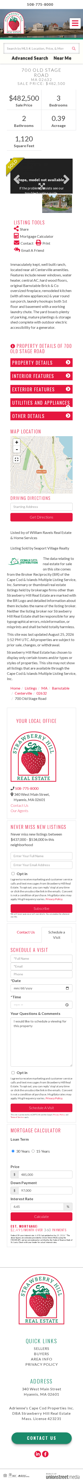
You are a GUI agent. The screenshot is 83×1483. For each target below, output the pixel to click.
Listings (31, 688)
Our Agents (19, 810)
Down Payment (24, 1182)
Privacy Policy (54, 899)
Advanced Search (30, 57)
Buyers (41, 1353)
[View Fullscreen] (16, 459)
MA (44, 688)
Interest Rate (22, 1199)
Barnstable (60, 688)
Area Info (41, 1359)
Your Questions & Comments (35, 1013)
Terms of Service (17, 1117)
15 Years (43, 1151)
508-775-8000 (40, 4)
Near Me (62, 57)
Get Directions (41, 517)
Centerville (23, 693)
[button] (74, 48)
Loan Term (20, 1139)
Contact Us (19, 805)
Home (15, 688)
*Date (16, 980)
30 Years (22, 1151)
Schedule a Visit (56, 934)
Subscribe (41, 908)
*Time (16, 997)
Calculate (41, 1216)
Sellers (41, 1348)
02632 (41, 693)
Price (15, 1166)
